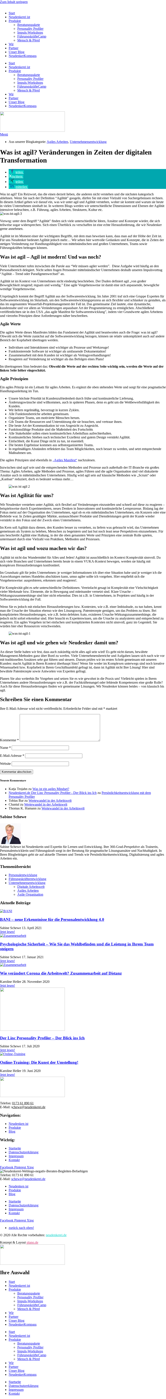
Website (5, 763)
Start (12, 13)
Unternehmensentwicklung (88, 142)
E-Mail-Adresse (12, 755)
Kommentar (9, 740)
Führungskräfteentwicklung (27, 879)
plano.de (32, 1242)
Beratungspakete (28, 25)
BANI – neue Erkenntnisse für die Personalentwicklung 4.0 (52, 919)
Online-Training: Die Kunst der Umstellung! (39, 1062)
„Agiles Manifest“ (65, 460)
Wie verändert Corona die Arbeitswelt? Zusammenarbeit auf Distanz (61, 973)
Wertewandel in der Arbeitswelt (50, 800)
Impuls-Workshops (30, 32)
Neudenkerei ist (19, 17)
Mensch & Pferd (28, 40)
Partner (13, 48)
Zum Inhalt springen (14, 2)
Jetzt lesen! (7, 932)
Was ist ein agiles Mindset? (50, 789)
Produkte (15, 21)
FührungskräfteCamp (31, 36)
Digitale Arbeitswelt (31, 886)
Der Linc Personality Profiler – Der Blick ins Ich (42, 1038)
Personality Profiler (30, 28)
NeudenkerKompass (23, 56)
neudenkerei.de (56, 1235)
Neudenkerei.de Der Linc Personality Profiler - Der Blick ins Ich (53, 793)
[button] (16, 172)
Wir (11, 44)
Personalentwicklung (23, 875)
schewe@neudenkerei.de (28, 1179)
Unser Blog (16, 52)
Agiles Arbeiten (57, 142)
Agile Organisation (30, 894)
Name (5, 747)
